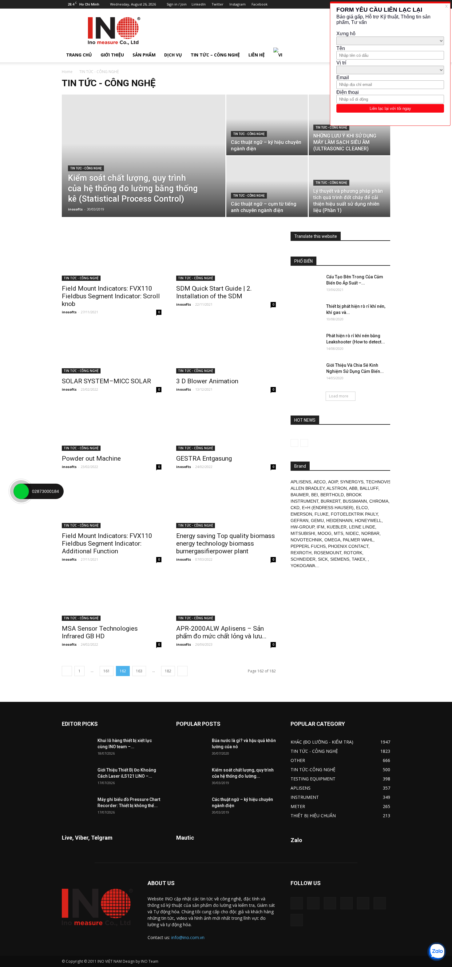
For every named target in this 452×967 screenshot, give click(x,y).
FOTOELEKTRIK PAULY (354, 514)
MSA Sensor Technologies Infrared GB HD (100, 632)
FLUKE (321, 514)
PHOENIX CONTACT (348, 546)
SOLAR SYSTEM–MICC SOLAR (106, 381)
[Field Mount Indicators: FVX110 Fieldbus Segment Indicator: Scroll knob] (111, 256)
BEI (314, 494)
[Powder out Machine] (111, 426)
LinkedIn (199, 4)
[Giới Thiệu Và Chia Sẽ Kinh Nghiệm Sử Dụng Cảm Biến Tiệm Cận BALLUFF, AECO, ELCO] (306, 373)
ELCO (362, 507)
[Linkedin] (330, 903)
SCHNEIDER (303, 559)
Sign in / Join (177, 4)
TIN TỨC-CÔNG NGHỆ (313, 769)
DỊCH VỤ (173, 55)
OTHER (298, 760)
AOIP (333, 481)
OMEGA (332, 539)
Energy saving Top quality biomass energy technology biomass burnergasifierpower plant (225, 543)
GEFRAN (299, 520)
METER (298, 806)
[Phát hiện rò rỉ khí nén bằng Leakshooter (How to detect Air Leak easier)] (306, 343)
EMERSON (301, 514)
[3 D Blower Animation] (226, 348)
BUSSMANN (355, 501)
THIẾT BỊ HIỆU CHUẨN (313, 815)
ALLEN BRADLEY (307, 488)
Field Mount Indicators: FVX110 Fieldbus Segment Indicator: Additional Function (107, 543)
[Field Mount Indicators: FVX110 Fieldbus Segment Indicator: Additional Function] (111, 503)
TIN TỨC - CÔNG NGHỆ (86, 168)
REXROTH (301, 552)
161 (106, 671)
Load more (338, 396)
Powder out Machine (91, 458)
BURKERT (330, 501)
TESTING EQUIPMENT (313, 779)
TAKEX (358, 559)
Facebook (260, 4)
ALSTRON (337, 488)
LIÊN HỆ (256, 55)
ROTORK (353, 552)
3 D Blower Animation (207, 381)
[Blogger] (324, 4)
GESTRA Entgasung (204, 458)
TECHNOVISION (382, 481)
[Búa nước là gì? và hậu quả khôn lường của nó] (191, 748)
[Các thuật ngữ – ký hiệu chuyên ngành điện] (267, 125)
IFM (320, 526)
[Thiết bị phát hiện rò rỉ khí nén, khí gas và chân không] (306, 314)
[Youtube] (297, 920)
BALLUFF (369, 488)
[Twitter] (380, 903)
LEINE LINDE (362, 526)
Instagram (237, 4)
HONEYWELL (368, 520)
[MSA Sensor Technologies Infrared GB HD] (111, 596)
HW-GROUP (302, 526)
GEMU (317, 520)
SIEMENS (339, 559)
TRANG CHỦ (79, 55)
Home (67, 71)
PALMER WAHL (358, 539)
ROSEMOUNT (327, 552)
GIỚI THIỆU (112, 55)
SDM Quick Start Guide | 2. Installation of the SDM (214, 292)
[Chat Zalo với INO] (437, 952)
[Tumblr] (363, 903)
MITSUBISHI (303, 533)
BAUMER (300, 494)
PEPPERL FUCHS (308, 546)
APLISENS (301, 481)
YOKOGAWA (303, 565)
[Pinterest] (346, 903)
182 (168, 671)
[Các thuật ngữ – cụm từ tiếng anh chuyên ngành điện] (267, 186)
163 (139, 671)
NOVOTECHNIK (306, 539)
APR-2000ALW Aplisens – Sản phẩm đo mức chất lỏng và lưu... (221, 632)
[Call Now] (21, 491)
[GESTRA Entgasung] (226, 426)
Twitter (218, 4)
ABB (353, 488)
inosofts (75, 209)
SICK (323, 559)
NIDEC (352, 533)
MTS (338, 533)
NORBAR (370, 533)
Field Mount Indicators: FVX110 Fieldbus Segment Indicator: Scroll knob (111, 296)
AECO (320, 481)
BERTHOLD (332, 494)
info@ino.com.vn (187, 937)
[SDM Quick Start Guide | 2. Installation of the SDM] (226, 256)
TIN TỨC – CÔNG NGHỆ (215, 55)
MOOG (324, 533)
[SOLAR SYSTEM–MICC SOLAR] (111, 348)
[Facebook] (313, 903)
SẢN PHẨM (144, 55)
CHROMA (378, 501)
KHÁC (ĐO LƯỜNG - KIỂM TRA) (322, 742)
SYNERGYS (351, 481)
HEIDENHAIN (339, 520)
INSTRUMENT (305, 797)
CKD (295, 507)
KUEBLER (337, 526)
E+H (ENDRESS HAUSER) (328, 507)
